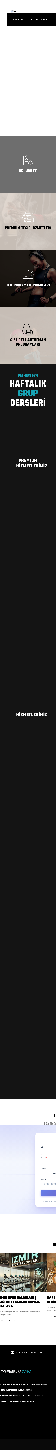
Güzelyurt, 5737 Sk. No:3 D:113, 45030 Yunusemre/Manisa (30, 1384)
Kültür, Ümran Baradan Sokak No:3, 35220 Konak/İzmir (30, 1396)
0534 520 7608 (27, 1390)
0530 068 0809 (29, 1401)
